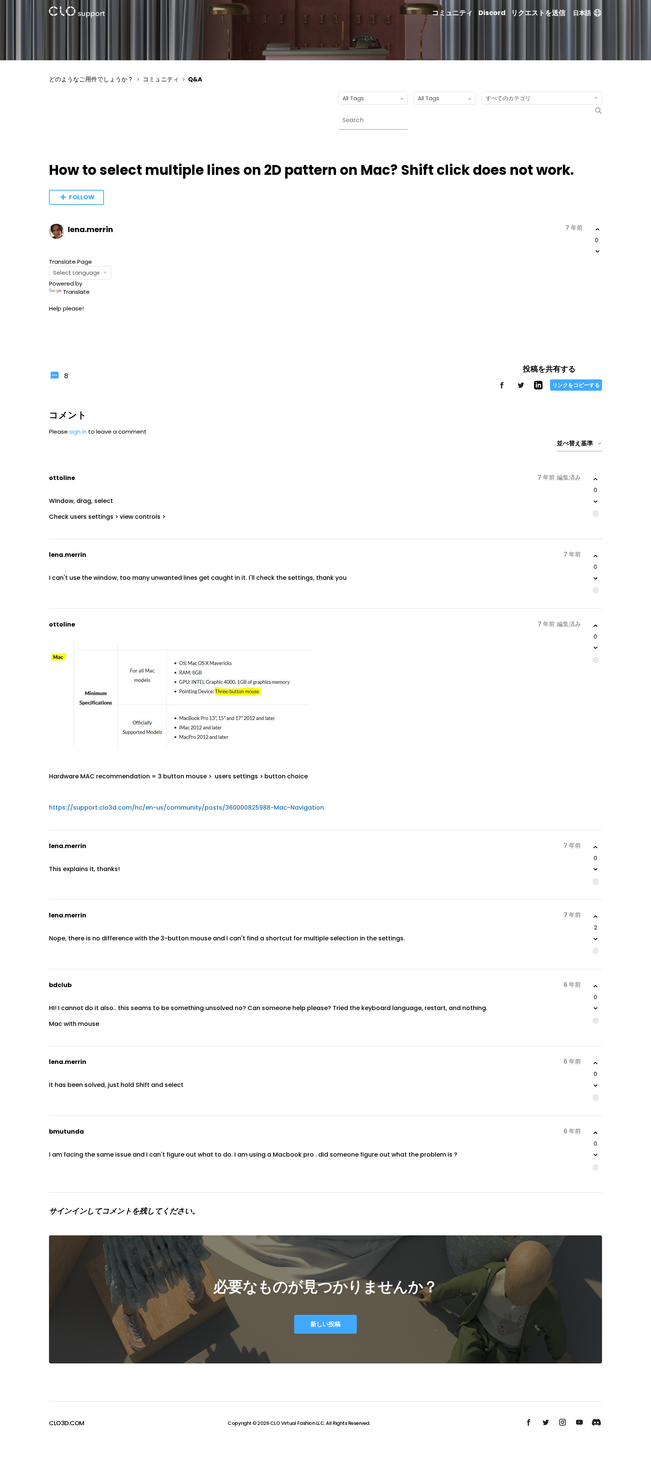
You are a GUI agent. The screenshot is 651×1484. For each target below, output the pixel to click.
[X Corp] (520, 389)
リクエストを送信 (538, 13)
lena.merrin (90, 229)
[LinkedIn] (538, 387)
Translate (76, 292)
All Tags (353, 98)
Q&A (195, 79)
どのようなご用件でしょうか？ (91, 79)
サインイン (68, 1211)
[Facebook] (501, 389)
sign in (78, 432)
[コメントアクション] (595, 513)
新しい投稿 (325, 1324)
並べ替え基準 (575, 443)
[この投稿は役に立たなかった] (597, 251)
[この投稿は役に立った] (597, 229)
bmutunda (66, 1131)
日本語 (582, 13)
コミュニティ (452, 13)
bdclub (60, 985)
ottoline (62, 478)
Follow (82, 197)
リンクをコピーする (576, 385)
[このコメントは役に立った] (595, 479)
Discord (492, 13)
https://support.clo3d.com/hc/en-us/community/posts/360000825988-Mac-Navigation (186, 807)
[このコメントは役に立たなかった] (595, 501)
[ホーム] (77, 13)
